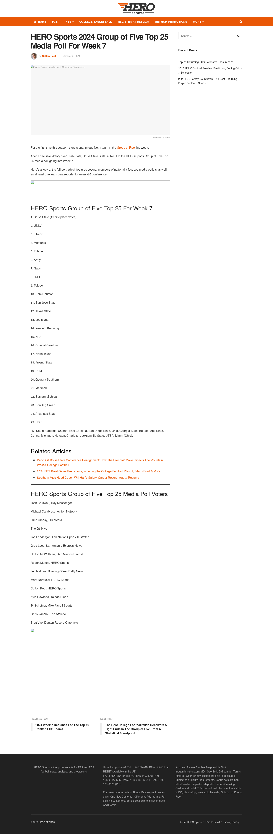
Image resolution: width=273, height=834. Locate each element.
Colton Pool (49, 56)
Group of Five (126, 147)
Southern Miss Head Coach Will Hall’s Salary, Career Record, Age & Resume (88, 477)
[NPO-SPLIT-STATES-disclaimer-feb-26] (100, 667)
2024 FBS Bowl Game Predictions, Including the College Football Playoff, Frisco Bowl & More (98, 471)
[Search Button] (241, 21)
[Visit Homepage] (136, 8)
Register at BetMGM (133, 21)
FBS (68, 21)
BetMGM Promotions (171, 21)
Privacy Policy (231, 822)
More (197, 21)
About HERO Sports (191, 822)
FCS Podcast (212, 822)
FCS (55, 21)
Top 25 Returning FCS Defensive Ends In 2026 (205, 62)
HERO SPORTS (47, 822)
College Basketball (95, 21)
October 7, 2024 (71, 56)
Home (42, 21)
